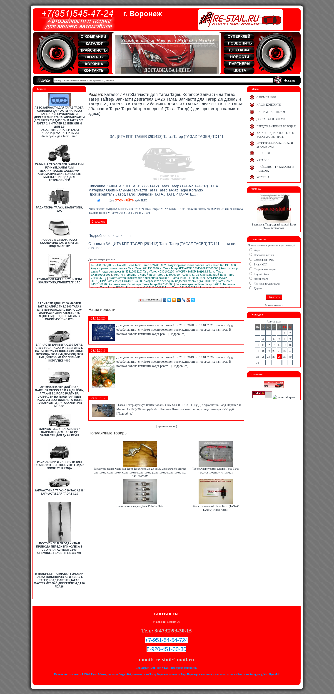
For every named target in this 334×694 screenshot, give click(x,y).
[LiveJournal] (183, 300)
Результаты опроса (274, 305)
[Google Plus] (188, 300)
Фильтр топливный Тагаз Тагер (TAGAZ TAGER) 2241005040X (216, 508)
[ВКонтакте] (164, 300)
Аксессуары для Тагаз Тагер (59, 136)
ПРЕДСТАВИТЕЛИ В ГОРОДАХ (276, 126)
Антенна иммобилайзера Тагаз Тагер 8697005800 (141, 284)
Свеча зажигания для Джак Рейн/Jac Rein (140, 506)
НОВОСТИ (263, 153)
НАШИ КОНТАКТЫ (269, 104)
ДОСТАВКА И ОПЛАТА (271, 119)
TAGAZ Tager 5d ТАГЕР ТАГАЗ (59, 133)
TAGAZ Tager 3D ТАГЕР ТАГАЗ (59, 129)
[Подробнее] (176, 334)
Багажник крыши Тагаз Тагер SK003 (198, 284)
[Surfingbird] (193, 300)
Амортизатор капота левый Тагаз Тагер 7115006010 (146, 274)
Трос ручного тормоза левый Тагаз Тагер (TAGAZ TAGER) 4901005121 (215, 470)
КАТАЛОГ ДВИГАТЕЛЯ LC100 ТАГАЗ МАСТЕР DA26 (275, 135)
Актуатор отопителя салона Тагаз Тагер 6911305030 (202, 265)
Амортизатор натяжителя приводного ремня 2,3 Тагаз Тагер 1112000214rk (157, 278)
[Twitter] (169, 300)
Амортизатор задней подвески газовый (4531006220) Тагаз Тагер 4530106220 (164, 270)
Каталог (111, 94)
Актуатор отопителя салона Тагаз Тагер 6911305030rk (126, 268)
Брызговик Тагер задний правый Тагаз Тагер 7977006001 (274, 226)
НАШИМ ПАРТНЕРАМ (271, 112)
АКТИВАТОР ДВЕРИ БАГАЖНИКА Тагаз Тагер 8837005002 (128, 265)
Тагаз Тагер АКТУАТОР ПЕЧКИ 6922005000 (190, 268)
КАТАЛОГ (263, 160)
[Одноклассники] (174, 300)
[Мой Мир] (179, 300)
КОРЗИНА (263, 177)
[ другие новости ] (166, 426)
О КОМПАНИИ (266, 97)
